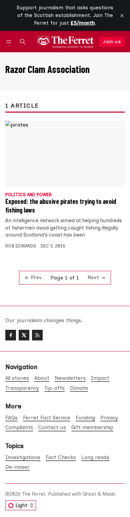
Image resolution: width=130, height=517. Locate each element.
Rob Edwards (20, 246)
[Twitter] (24, 335)
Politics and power (28, 195)
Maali (108, 494)
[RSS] (37, 335)
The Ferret (33, 494)
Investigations (22, 457)
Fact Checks (61, 457)
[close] (122, 15)
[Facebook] (10, 335)
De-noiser (17, 467)
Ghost (89, 494)
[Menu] (9, 41)
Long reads (95, 457)
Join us (112, 42)
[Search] (22, 41)
